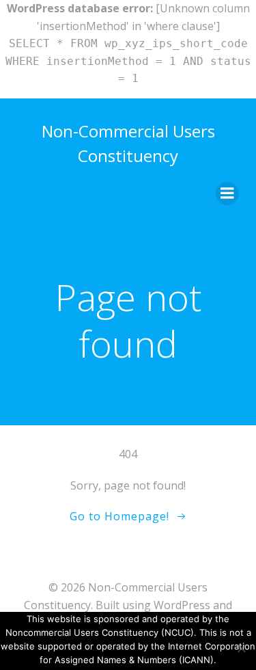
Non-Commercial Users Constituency (128, 143)
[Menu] (227, 193)
